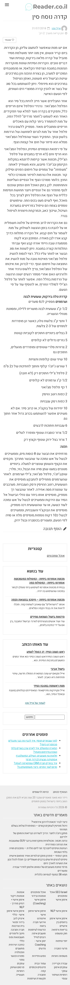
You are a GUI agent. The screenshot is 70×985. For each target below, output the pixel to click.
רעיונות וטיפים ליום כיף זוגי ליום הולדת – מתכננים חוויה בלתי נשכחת (38, 850)
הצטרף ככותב (60, 792)
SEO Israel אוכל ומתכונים (58, 894)
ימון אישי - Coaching (40, 943)
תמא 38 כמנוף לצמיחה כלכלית (51, 875)
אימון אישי (61, 900)
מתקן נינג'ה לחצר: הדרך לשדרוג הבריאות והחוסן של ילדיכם (40, 835)
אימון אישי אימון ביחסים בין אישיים (58, 922)
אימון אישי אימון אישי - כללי (15, 913)
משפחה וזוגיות (59, 956)
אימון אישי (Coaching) (39, 901)
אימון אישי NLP (59, 911)
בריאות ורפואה (59, 930)
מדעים (42, 948)
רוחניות (20, 971)
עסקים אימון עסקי (60, 969)
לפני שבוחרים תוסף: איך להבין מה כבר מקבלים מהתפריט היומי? (32, 742)
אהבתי (8, 40)
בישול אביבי (58, 669)
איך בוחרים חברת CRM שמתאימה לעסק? (35, 763)
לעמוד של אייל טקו (35, 703)
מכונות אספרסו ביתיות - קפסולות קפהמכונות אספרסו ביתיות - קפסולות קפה (39, 581)
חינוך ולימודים (17, 933)
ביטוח (43, 926)
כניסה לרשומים (40, 792)
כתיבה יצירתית (16, 945)
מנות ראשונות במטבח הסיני (49, 686)
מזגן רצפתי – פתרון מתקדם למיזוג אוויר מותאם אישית (38, 856)
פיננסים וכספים (37, 967)
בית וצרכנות (18, 926)
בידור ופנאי (18, 922)
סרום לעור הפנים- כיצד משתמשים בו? (37, 767)
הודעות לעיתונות (37, 930)
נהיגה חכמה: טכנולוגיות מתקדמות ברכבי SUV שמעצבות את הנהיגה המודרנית (38, 842)
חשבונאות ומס (16, 937)
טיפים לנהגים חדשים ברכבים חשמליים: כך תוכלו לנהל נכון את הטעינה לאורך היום (37, 861)
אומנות (20, 892)
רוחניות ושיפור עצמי (59, 976)
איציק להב (18, 918)
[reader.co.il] (35, 4)
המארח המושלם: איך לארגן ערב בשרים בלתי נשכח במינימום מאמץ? (34, 750)
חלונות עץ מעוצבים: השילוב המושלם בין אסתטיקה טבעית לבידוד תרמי (36, 757)
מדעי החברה (60, 948)
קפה (43, 971)
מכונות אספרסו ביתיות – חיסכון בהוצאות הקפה (38, 600)
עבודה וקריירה (59, 963)
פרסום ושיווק (17, 967)
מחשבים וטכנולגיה (19, 950)
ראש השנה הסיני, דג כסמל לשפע (46, 652)
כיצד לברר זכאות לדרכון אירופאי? (49, 822)
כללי (22, 941)
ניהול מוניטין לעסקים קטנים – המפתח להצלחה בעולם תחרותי (39, 827)
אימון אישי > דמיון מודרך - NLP (17, 903)
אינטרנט (41, 918)
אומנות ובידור (38, 896)
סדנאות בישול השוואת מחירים (47, 617)
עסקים (20, 963)
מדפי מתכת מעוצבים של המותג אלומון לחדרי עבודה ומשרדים (40, 869)
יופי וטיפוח (61, 941)
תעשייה (20, 975)
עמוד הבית (40, 963)
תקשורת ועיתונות (36, 978)
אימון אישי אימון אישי (37, 913)
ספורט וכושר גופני (17, 958)
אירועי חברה (39, 922)
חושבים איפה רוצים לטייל (39, 935)
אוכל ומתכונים (56, 555)
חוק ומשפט (61, 933)
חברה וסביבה (17, 930)
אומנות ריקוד (17, 896)
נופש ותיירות (39, 956)
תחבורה (42, 975)
